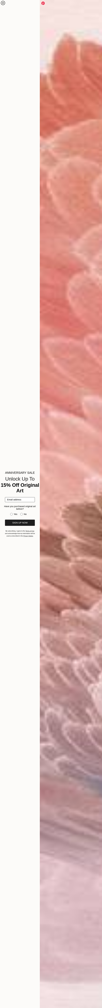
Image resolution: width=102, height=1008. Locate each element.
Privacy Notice (28, 536)
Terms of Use (30, 531)
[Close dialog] (3, 3)
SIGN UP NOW (20, 522)
